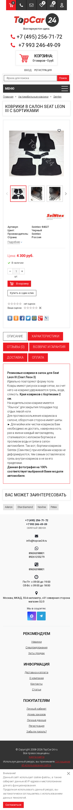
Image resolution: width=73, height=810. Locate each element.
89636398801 (36, 553)
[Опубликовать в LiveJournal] (46, 318)
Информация (36, 664)
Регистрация (43, 70)
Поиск (63, 78)
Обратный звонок (36, 528)
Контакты (36, 683)
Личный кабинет (36, 708)
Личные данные (36, 720)
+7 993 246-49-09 (39, 45)
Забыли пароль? (36, 731)
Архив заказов (36, 714)
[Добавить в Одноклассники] (16, 318)
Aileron (9, 507)
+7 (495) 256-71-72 (39, 37)
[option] (36, 153)
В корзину (22, 283)
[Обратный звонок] (21, 5)
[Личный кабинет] (62, 5)
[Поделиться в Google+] (40, 318)
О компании (36, 678)
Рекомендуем (36, 633)
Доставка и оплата (36, 672)
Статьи (36, 689)
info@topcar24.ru (36, 540)
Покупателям (36, 700)
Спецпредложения (36, 647)
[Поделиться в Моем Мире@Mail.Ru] (34, 318)
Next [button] (66, 194)
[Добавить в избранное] (59, 130)
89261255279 (36, 556)
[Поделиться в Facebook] (22, 318)
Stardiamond (25, 507)
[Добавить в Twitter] (28, 318)
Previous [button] (7, 194)
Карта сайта (36, 756)
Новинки (36, 641)
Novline (42, 507)
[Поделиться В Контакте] (10, 318)
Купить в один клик (22, 292)
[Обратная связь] (31, 5)
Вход (27, 70)
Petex (54, 507)
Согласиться (13, 804)
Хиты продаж (36, 653)
